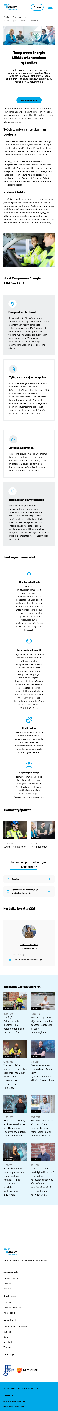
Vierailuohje (9, 1312)
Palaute (7, 1288)
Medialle (7, 1302)
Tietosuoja (8, 1354)
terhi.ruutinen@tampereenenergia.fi (28, 959)
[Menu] (51, 7)
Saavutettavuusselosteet (14, 1401)
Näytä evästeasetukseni (13, 1406)
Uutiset (7, 1331)
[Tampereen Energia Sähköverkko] (10, 6)
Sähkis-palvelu (10, 1278)
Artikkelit (8, 1342)
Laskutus (8, 1283)
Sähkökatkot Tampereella (16, 1326)
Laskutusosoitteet (12, 1307)
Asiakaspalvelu (10, 1271)
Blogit (6, 1336)
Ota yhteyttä (9, 1296)
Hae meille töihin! (29, 100)
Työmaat (7, 1347)
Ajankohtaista (10, 1320)
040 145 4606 (18, 955)
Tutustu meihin (19, 17)
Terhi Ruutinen (29, 944)
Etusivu (6, 17)
